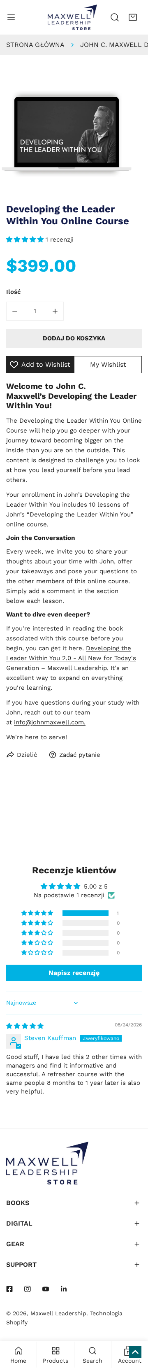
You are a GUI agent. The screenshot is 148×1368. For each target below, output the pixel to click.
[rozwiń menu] (11, 17)
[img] (25, 1026)
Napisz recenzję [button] (74, 973)
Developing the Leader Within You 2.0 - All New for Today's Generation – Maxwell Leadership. (71, 658)
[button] (133, 17)
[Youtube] (46, 1289)
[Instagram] (27, 1289)
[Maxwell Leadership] (72, 17)
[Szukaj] (115, 17)
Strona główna (35, 45)
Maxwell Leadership (58, 1313)
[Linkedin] (64, 1289)
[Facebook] (9, 1289)
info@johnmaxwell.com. (50, 722)
